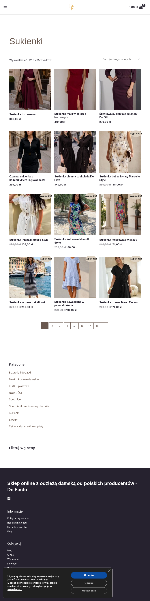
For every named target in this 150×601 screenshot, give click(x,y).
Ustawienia (89, 590)
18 (97, 325)
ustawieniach (15, 589)
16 (82, 325)
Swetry (13, 419)
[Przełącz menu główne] (5, 7)
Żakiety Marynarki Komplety (26, 426)
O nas (10, 554)
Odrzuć (89, 582)
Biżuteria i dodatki (20, 372)
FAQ (9, 531)
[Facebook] (9, 498)
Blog (9, 550)
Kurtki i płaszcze (19, 386)
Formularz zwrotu (17, 527)
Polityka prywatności (18, 518)
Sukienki (14, 413)
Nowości (12, 563)
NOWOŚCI (15, 393)
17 (89, 325)
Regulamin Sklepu (17, 522)
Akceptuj (89, 575)
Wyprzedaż (13, 559)
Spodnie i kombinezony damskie (29, 406)
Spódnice (15, 399)
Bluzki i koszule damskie (24, 379)
